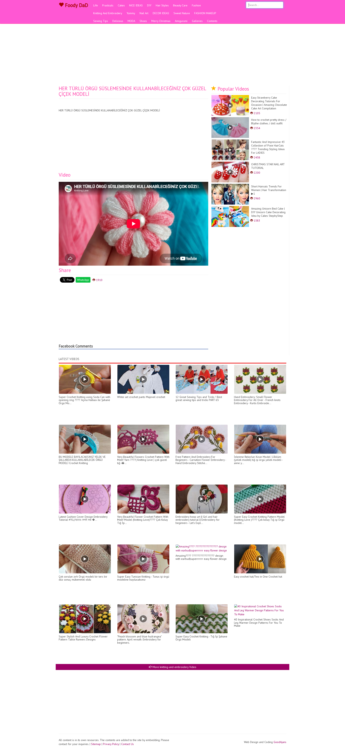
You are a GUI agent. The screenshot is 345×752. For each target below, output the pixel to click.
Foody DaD (76, 5)
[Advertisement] (172, 56)
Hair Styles (162, 5)
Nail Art (144, 13)
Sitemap (96, 744)
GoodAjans (280, 742)
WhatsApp (83, 280)
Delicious (117, 21)
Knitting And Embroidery (107, 13)
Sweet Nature (181, 13)
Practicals (107, 5)
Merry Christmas (161, 21)
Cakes (121, 5)
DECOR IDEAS (161, 13)
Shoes (143, 21)
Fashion (196, 5)
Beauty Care (180, 5)
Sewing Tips (100, 21)
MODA (131, 21)
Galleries (197, 21)
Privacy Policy (111, 744)
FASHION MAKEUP (205, 13)
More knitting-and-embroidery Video (174, 667)
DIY (149, 5)
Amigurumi (181, 21)
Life (95, 5)
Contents (212, 21)
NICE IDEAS (136, 5)
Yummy (131, 13)
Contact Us (127, 744)
